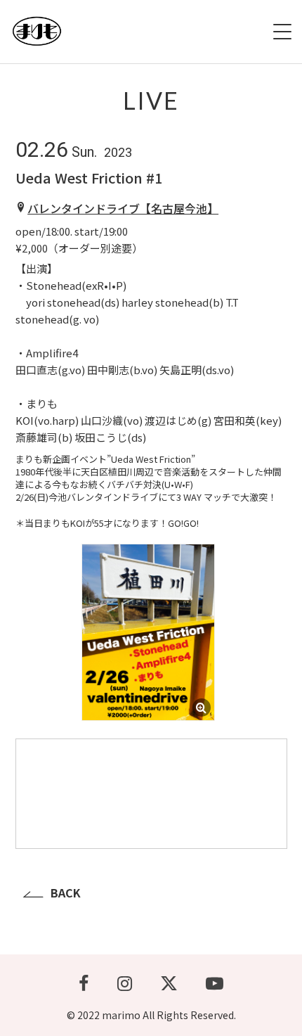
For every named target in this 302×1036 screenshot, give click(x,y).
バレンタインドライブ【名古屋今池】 (122, 208)
